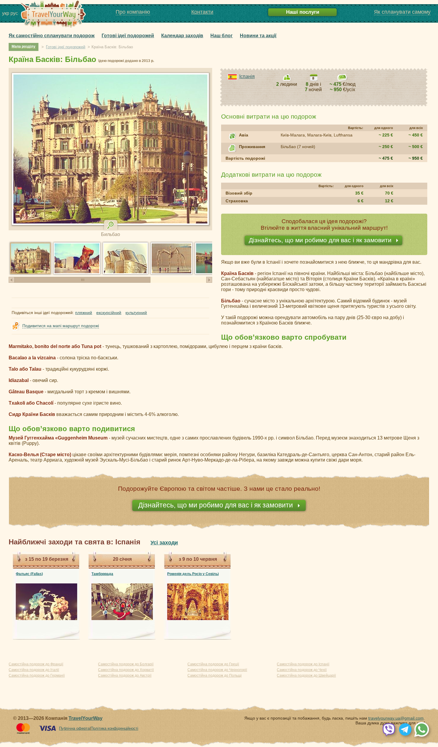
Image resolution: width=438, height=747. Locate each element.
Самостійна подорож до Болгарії (125, 664)
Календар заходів (182, 35)
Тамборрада (102, 574)
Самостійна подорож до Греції (213, 664)
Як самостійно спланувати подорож (51, 35)
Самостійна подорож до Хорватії (126, 670)
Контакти (202, 12)
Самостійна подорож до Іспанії (303, 664)
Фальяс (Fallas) (29, 574)
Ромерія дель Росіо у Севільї (193, 574)
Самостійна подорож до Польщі (214, 675)
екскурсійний (108, 312)
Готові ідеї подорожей (128, 35)
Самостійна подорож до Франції (36, 664)
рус (14, 13)
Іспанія (247, 76)
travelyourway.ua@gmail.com (396, 718)
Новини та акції (258, 35)
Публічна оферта (74, 728)
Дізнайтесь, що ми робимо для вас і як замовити (321, 240)
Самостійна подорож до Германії (37, 675)
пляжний (83, 312)
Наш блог (221, 35)
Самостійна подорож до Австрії (124, 675)
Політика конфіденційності (114, 728)
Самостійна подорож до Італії (34, 670)
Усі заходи (164, 543)
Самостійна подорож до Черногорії (217, 670)
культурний (136, 312)
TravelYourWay (85, 718)
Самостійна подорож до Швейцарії (306, 675)
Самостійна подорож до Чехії (302, 670)
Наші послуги (302, 12)
